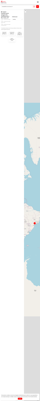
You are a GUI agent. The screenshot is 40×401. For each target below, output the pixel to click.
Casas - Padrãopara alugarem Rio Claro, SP (19, 33)
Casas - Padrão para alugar (5, 19)
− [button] (25, 12)
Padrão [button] (14, 19)
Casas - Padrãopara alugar (12, 39)
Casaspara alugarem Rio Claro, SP (4, 33)
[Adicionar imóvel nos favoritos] (16, 61)
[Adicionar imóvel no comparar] (18, 61)
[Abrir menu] (37, 2)
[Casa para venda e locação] (12, 128)
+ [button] (25, 10)
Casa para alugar (6, 64)
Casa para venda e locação (8, 138)
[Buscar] (37, 6)
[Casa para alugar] (12, 54)
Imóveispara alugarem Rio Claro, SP (12, 33)
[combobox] (16, 6)
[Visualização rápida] (21, 61)
